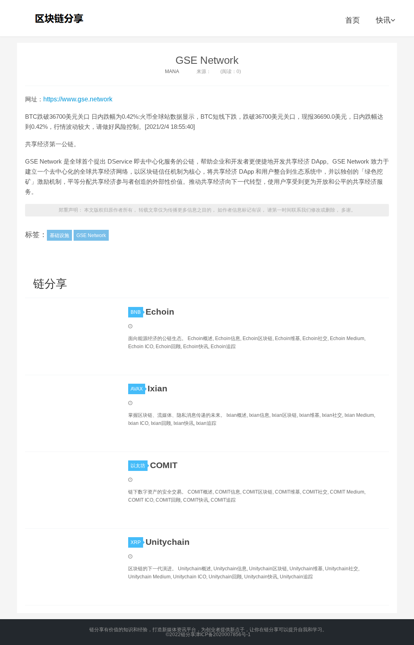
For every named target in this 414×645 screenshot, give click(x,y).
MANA (172, 71)
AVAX (137, 389)
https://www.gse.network (77, 99)
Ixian (157, 388)
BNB (136, 312)
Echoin (160, 311)
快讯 (383, 20)
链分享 (60, 18)
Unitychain (168, 541)
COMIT (163, 465)
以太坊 (138, 466)
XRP (136, 542)
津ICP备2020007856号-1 (223, 634)
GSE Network (207, 60)
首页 (352, 20)
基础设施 (59, 235)
